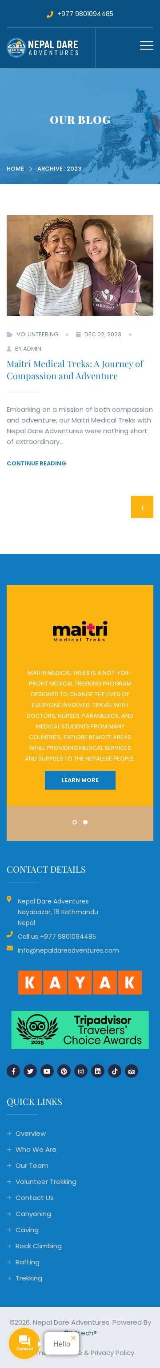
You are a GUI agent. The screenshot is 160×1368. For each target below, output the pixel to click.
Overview (31, 1133)
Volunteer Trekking (46, 1181)
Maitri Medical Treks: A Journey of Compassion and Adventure (75, 369)
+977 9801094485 (84, 13)
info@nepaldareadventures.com (68, 950)
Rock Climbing (39, 1246)
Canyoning (33, 1213)
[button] (74, 822)
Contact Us (35, 1197)
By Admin (28, 348)
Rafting (28, 1262)
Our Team (32, 1165)
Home (15, 168)
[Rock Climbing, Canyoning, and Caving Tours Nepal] (51, 47)
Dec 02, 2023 (102, 334)
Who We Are (36, 1149)
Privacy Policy (112, 1352)
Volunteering (37, 334)
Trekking (29, 1278)
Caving (27, 1229)
